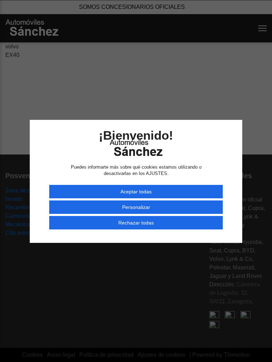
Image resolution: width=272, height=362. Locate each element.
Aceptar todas (136, 191)
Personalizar (136, 207)
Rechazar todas (136, 223)
